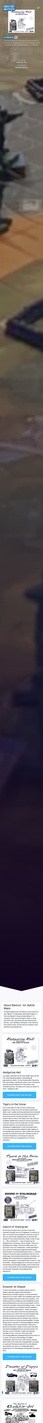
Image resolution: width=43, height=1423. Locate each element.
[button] (38, 8)
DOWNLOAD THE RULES (19, 1095)
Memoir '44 (21, 62)
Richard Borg (21, 67)
